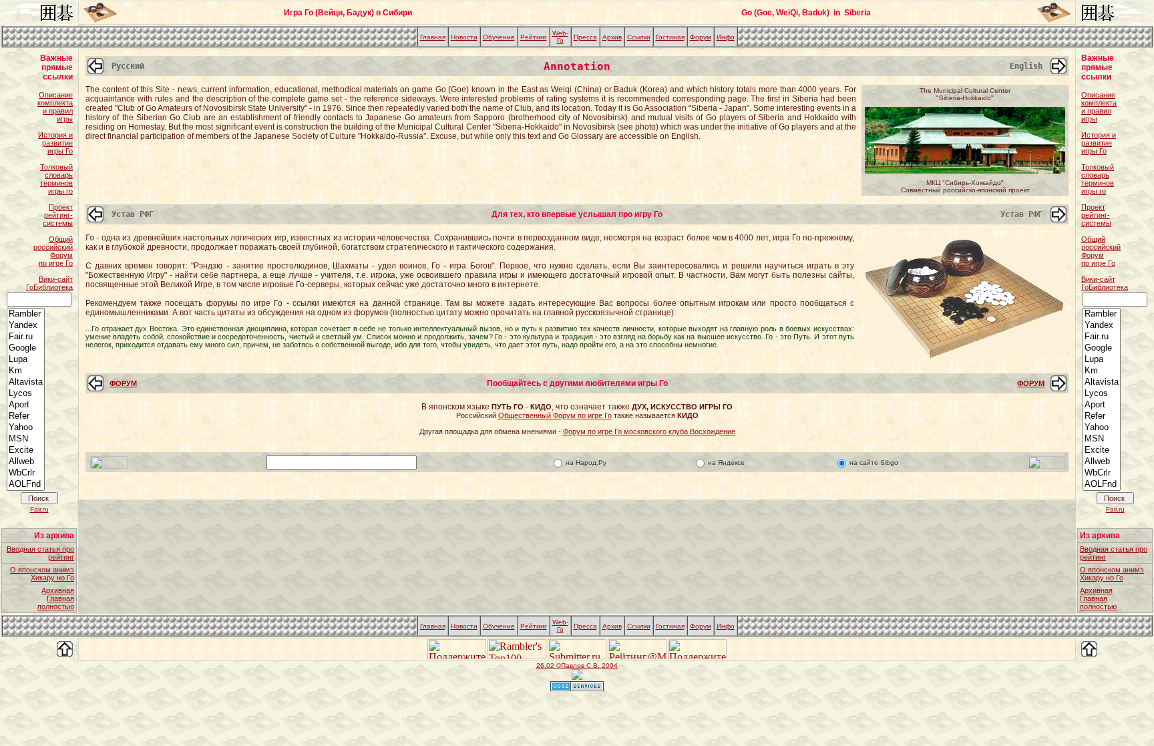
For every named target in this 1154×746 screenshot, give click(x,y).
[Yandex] (25, 325)
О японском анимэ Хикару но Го (42, 574)
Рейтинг (533, 37)
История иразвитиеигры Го (55, 143)
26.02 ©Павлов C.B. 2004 (577, 665)
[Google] (25, 348)
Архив (612, 37)
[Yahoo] (25, 427)
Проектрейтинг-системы (58, 215)
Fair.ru (39, 509)
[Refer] (25, 416)
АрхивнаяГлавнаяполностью (55, 598)
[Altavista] (25, 382)
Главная (432, 37)
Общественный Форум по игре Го (555, 415)
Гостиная (670, 37)
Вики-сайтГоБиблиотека (49, 283)
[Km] (25, 371)
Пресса (585, 37)
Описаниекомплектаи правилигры (55, 107)
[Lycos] (25, 393)
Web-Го (560, 36)
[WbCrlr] (25, 473)
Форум (700, 37)
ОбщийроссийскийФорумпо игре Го (53, 251)
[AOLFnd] (25, 484)
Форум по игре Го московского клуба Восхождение (649, 431)
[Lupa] (25, 359)
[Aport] (25, 405)
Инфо (726, 37)
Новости (464, 37)
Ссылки (638, 37)
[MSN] (25, 439)
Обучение (499, 37)
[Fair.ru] (25, 337)
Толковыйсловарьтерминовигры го (56, 179)
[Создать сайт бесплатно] (577, 687)
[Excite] (25, 450)
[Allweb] (25, 462)
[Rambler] (25, 314)
